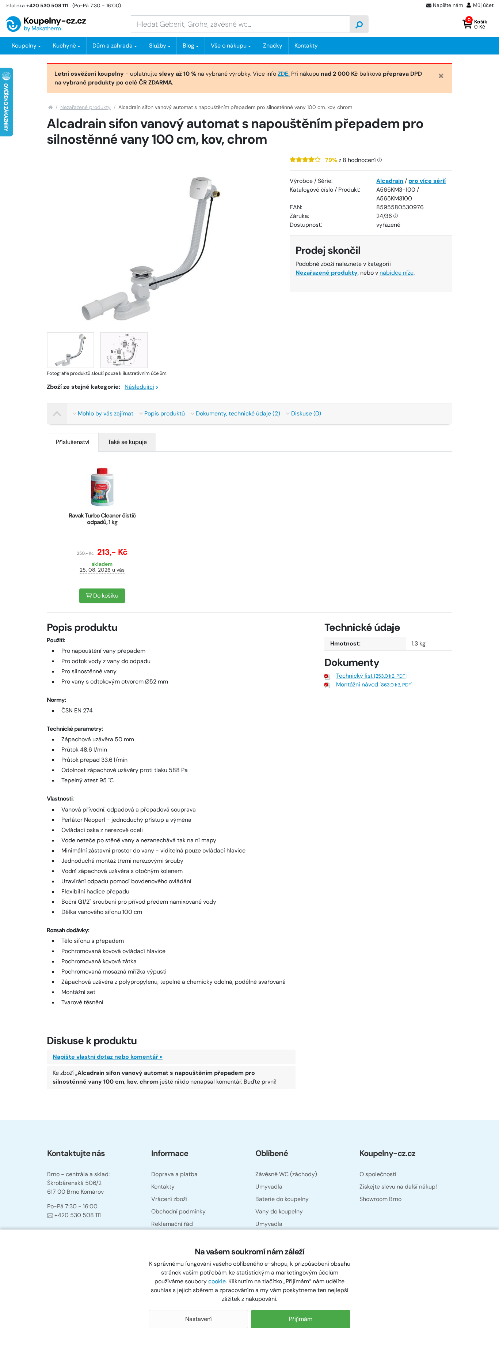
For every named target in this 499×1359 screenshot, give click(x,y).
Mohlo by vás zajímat (105, 413)
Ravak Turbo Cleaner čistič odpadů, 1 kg (102, 519)
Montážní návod (374, 684)
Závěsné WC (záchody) (286, 1174)
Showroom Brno (380, 1199)
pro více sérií (427, 181)
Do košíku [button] (105, 595)
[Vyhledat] (359, 24)
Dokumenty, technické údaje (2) (238, 413)
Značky (272, 45)
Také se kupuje (127, 442)
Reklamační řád (172, 1224)
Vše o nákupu (229, 45)
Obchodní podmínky (178, 1211)
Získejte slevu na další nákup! (398, 1186)
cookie (217, 1281)
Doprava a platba (174, 1174)
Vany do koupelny (279, 1211)
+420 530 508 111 (77, 1215)
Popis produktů (164, 413)
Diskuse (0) (306, 413)
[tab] (73, 442)
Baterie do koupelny (282, 1199)
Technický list (371, 676)
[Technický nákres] (124, 350)
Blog (188, 45)
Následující (139, 387)
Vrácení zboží (169, 1199)
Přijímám (300, 1319)
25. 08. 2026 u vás (102, 569)
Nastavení (198, 1319)
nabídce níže (397, 272)
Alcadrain (389, 181)
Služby (157, 45)
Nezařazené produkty (85, 107)
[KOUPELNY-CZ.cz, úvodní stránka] (45, 24)
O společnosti (377, 1174)
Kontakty (306, 45)
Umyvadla (268, 1186)
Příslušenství (72, 442)
